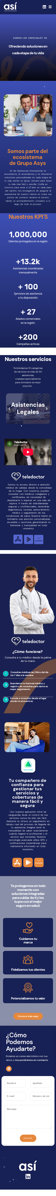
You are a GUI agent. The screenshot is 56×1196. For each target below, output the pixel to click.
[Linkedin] (44, 7)
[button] (18, 425)
